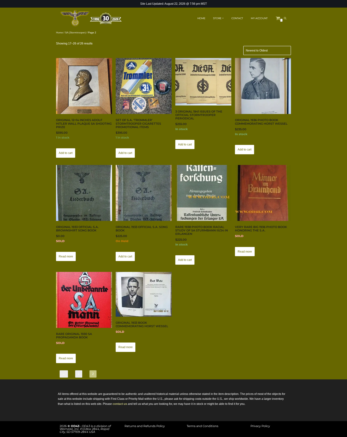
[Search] (285, 18)
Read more (66, 256)
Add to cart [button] (65, 152)
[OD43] (91, 18)
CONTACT (237, 18)
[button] (223, 18)
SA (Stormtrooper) (75, 32)
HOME (201, 18)
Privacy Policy (260, 426)
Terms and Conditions (202, 426)
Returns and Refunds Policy (145, 426)
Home (59, 32)
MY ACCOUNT (259, 18)
